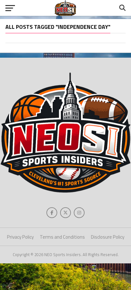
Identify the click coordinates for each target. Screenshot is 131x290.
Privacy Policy (20, 237)
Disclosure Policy (107, 237)
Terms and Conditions (62, 237)
